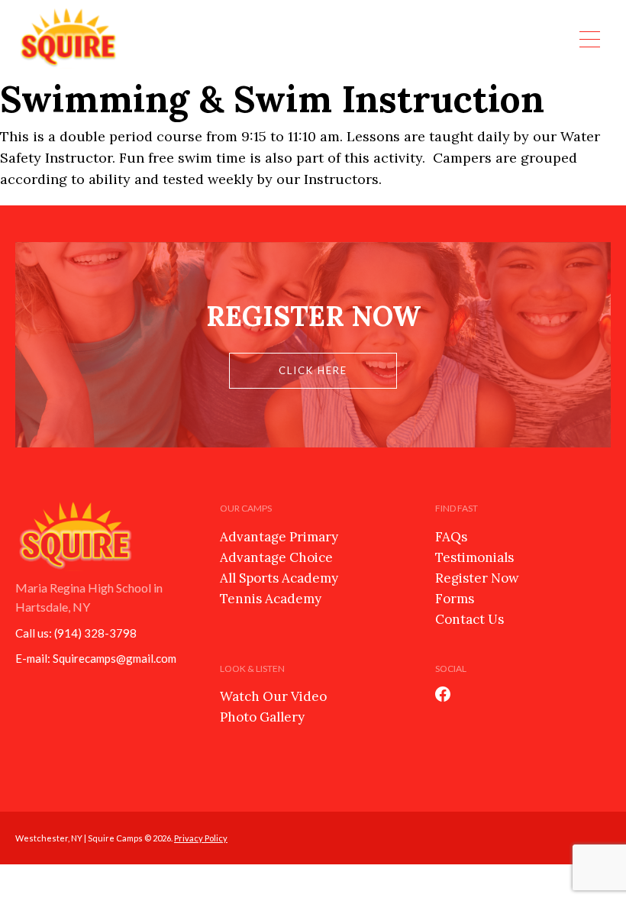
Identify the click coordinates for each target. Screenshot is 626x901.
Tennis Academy (270, 598)
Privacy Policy (200, 838)
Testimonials (474, 557)
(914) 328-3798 (95, 633)
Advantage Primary (279, 536)
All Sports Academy (279, 578)
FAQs (451, 536)
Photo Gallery (262, 717)
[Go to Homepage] (68, 38)
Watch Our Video (273, 696)
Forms (454, 598)
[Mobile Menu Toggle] (590, 39)
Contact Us (469, 619)
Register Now (477, 578)
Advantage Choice (276, 557)
